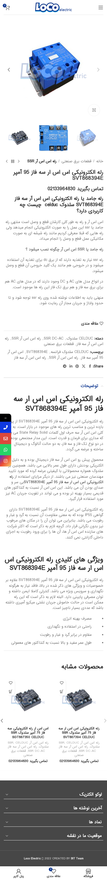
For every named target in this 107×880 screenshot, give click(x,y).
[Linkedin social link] (71, 366)
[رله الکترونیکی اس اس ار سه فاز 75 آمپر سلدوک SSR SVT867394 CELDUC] (79, 700)
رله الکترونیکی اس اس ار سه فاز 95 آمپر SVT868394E (56, 479)
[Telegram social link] (64, 366)
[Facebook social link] (90, 366)
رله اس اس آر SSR (41, 161)
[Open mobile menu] (101, 7)
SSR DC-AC (53, 339)
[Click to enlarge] (94, 110)
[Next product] (7, 162)
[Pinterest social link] (77, 366)
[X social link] (83, 366)
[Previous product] (19, 162)
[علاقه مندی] (61, 682)
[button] (98, 70)
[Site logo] (53, 7)
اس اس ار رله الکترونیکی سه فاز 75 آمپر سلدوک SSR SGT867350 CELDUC (28, 733)
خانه (99, 161)
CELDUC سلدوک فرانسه (70, 352)
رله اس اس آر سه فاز (30, 358)
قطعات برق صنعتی (76, 161)
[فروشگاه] (13, 162)
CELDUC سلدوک (79, 339)
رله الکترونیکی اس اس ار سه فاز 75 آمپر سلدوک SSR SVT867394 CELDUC (79, 733)
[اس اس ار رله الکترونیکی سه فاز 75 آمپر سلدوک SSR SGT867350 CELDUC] (28, 700)
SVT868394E (37, 352)
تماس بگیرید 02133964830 (75, 189)
